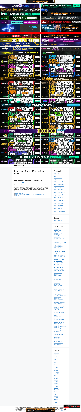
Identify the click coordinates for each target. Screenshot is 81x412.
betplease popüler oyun (56, 298)
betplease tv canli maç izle (60, 314)
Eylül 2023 (56, 388)
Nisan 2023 (56, 396)
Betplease (55, 176)
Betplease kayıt (57, 279)
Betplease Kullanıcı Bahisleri (59, 195)
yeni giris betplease (57, 344)
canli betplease (56, 327)
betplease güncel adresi (59, 270)
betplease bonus (56, 242)
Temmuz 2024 (56, 372)
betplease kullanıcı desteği (57, 283)
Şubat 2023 (56, 399)
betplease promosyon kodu (59, 300)
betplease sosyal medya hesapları (59, 306)
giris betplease (57, 331)
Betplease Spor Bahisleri (58, 307)
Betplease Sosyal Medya (58, 202)
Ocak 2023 (56, 400)
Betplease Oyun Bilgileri (58, 208)
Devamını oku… (24, 190)
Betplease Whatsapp (59, 319)
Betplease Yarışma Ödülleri (59, 186)
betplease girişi (58, 264)
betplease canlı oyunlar (57, 247)
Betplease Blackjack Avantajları (59, 192)
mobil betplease (56, 340)
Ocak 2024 (56, 381)
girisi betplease (58, 333)
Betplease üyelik (57, 326)
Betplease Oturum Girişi (58, 181)
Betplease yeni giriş (58, 325)
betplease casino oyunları (59, 250)
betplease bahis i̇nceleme (57, 237)
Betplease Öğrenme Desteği (59, 200)
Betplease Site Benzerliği (58, 194)
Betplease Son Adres (58, 178)
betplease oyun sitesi (57, 293)
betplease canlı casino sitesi (58, 246)
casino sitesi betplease (58, 328)
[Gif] (40, 79)
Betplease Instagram (57, 276)
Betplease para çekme (60, 295)
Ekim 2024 (56, 367)
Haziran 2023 (56, 392)
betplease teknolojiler (56, 308)
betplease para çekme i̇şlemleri (57, 297)
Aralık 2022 (56, 402)
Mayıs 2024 (56, 375)
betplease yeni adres (59, 322)
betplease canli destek (59, 243)
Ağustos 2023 (56, 389)
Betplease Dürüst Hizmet (58, 203)
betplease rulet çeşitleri (56, 302)
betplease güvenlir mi (58, 275)
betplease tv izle (57, 315)
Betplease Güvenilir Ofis (58, 205)
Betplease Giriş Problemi (58, 198)
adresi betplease (56, 229)
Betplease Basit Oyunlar (58, 197)
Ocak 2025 (56, 362)
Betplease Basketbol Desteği (59, 179)
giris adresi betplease (58, 330)
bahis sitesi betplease (58, 230)
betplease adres (57, 231)
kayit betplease (57, 338)
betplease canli (63, 242)
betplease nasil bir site (59, 290)
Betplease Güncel (58, 267)
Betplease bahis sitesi (59, 238)
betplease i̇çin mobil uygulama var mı (33, 194)
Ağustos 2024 (56, 370)
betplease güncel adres (59, 269)
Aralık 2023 (56, 383)
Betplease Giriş (58, 261)
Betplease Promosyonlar (19, 193)
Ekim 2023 (56, 386)
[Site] (20, 57)
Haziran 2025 (56, 357)
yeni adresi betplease (58, 343)
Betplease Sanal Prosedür (58, 190)
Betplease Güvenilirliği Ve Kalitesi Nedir (29, 180)
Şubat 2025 (56, 361)
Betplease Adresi (57, 173)
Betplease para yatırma (57, 294)
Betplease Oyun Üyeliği (58, 182)
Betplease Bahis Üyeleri (58, 189)
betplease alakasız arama (57, 234)
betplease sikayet (58, 303)
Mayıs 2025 (56, 359)
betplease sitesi (41, 194)
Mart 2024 (56, 378)
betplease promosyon (58, 299)
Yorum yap (17, 195)
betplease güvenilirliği (57, 271)
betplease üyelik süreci (63, 326)
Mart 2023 (56, 397)
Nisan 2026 (56, 354)
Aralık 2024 (56, 364)
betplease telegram (57, 309)
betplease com (56, 255)
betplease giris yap (59, 259)
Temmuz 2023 (56, 391)
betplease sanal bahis (62, 302)
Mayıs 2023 (56, 394)
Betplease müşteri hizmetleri (59, 289)
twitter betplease (58, 341)
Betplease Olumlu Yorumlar (59, 187)
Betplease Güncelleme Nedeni (59, 211)
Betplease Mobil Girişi (57, 286)
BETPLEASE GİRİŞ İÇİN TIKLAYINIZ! (40, 32)
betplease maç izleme (58, 285)
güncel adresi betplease (58, 336)
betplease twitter (58, 316)
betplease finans (62, 256)
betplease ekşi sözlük (62, 255)
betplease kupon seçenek (57, 284)
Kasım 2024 (56, 365)
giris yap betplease (58, 334)
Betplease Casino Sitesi (59, 253)
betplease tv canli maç (59, 312)
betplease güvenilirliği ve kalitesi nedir (21, 194)
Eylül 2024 (56, 369)
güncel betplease (57, 337)
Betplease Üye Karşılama (58, 206)
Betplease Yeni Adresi (58, 323)
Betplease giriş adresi (60, 262)
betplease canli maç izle (58, 245)
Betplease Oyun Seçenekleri (59, 184)
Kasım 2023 (56, 384)
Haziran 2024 (56, 373)
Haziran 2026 (56, 353)
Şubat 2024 (56, 380)
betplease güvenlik (56, 274)
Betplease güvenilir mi (58, 273)
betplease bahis (57, 235)
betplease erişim (56, 256)
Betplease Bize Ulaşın (57, 241)
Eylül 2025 (56, 356)
